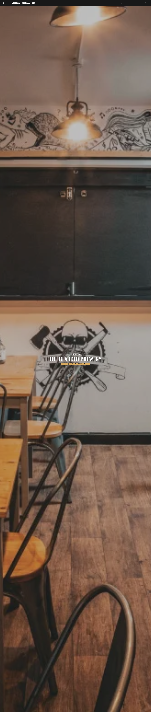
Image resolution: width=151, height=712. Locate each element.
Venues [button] (129, 3)
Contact (141, 3)
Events (135, 3)
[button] (146, 3)
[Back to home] (19, 3)
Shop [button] (125, 3)
